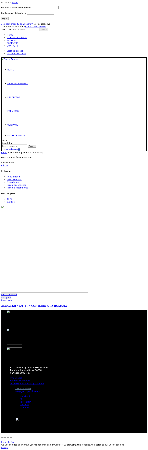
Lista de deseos (15, 50)
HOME (10, 34)
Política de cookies (20, 380)
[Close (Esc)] (2, 437)
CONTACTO (12, 45)
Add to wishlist (9, 294)
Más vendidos (14, 179)
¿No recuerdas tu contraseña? (17, 23)
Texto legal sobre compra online (27, 383)
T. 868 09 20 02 (23, 388)
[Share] (5, 437)
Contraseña (13, 13)
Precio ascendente (16, 185)
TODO (10, 199)
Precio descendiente (17, 187)
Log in (4, 18)
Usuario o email (16, 7)
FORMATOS (12, 43)
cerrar (15, 2)
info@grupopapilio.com (27, 391)
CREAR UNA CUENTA (35, 26)
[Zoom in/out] (11, 437)
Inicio (4, 152)
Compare (6, 297)
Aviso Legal (16, 377)
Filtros (4, 165)
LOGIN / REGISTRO (16, 53)
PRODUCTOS (13, 40)
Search (44, 29)
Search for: (6, 29)
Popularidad (13, 176)
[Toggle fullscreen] (8, 437)
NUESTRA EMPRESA (17, 37)
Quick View (7, 300)
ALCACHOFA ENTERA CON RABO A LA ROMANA (34, 305)
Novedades (13, 182)
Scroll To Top (7, 442)
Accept (4, 447)
